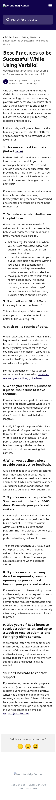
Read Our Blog (17, 784)
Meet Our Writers (28, 788)
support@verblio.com (16, 713)
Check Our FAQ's (37, 784)
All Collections (10, 37)
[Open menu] (50, 5)
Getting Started (29, 37)
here (18, 151)
